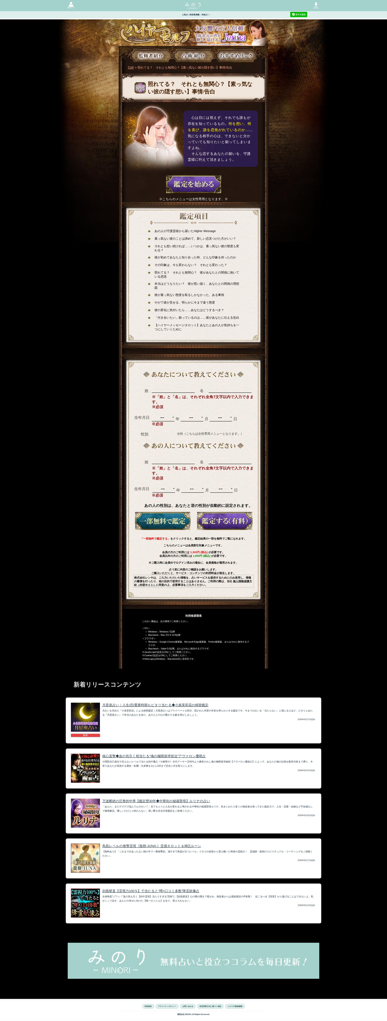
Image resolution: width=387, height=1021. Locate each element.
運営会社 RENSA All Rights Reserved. (193, 1014)
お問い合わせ (187, 1006)
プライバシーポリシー (167, 1006)
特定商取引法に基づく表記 (210, 1006)
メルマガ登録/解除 (235, 1006)
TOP (131, 67)
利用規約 (148, 1006)
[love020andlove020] (163, 521)
